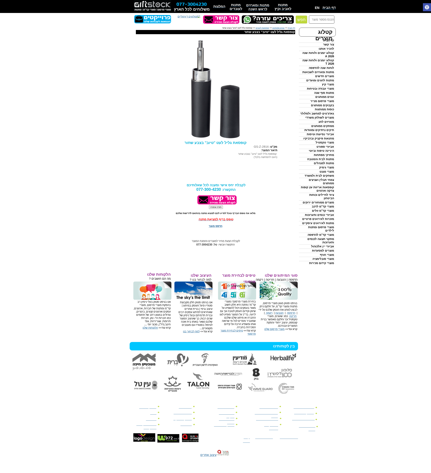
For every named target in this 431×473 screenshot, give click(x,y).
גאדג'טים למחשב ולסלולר (317, 113)
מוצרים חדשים (324, 76)
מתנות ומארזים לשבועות (318, 72)
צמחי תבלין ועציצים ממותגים (321, 181)
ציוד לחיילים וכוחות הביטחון (321, 196)
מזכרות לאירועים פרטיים (318, 219)
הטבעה (279, 313)
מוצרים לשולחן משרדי (319, 117)
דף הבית (328, 40)
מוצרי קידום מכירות (321, 263)
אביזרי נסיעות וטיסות (320, 134)
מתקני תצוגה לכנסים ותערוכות (320, 240)
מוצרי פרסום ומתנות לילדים (321, 229)
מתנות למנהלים (324, 163)
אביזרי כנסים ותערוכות (319, 215)
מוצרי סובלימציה (323, 258)
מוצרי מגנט (327, 171)
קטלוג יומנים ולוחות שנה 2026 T (318, 62)
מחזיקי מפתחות (324, 155)
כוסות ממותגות (324, 109)
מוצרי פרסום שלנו (274, 329)
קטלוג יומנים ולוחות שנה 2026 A (318, 54)
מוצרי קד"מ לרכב (323, 206)
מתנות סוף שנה (324, 92)
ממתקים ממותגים (322, 126)
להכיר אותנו (326, 48)
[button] (427, 7)
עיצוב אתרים (208, 455)
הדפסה (291, 313)
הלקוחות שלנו (150, 327)
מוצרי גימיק (326, 167)
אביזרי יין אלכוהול (322, 246)
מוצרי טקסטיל (325, 142)
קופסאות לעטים (262, 28)
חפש (301, 19)
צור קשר (328, 44)
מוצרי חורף (327, 254)
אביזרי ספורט (325, 146)
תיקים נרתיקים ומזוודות (319, 130)
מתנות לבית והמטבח (320, 159)
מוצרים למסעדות (323, 250)
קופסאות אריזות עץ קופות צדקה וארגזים (317, 189)
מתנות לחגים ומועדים (320, 80)
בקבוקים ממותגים (322, 105)
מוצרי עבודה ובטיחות (320, 88)
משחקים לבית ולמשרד (319, 175)
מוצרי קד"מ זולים (323, 210)
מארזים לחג (326, 121)
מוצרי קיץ (328, 84)
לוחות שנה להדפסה (321, 68)
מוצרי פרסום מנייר (322, 101)
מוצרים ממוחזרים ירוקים (318, 202)
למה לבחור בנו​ (191, 331)
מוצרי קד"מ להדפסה (321, 234)
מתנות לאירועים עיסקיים (318, 223)
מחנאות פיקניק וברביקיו (318, 138)
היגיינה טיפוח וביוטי (321, 150)
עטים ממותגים (324, 97)
